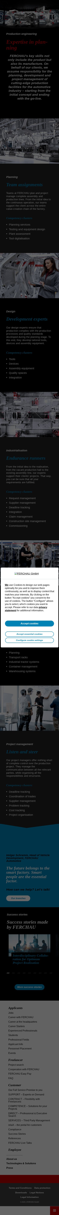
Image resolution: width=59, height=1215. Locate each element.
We (6, 585)
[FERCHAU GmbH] (29, 573)
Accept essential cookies (29, 634)
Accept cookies (29, 623)
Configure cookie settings (29, 640)
